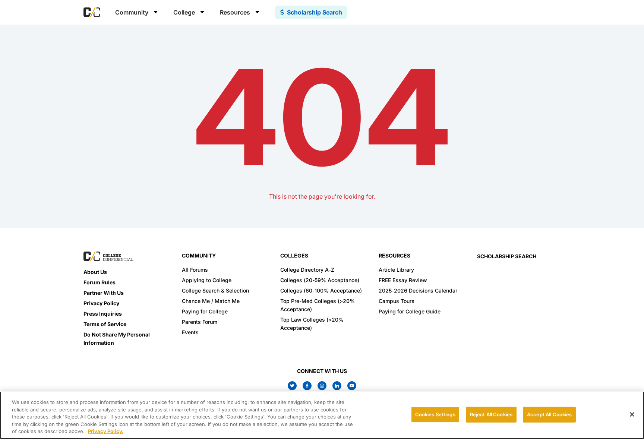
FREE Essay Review (403, 280)
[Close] (632, 414)
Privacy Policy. (105, 431)
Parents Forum (199, 322)
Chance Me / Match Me (211, 301)
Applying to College (206, 280)
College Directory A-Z (307, 269)
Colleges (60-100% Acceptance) (321, 290)
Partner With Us (103, 293)
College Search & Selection (215, 290)
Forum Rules (99, 282)
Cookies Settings (435, 414)
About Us (95, 272)
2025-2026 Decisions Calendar (418, 290)
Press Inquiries (102, 313)
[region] (322, 415)
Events (190, 332)
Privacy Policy (101, 303)
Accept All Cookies (549, 414)
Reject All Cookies (491, 414)
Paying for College (205, 311)
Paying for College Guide (410, 311)
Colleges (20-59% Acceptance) (319, 280)
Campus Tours (396, 301)
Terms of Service (104, 324)
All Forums (195, 269)
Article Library (396, 269)
